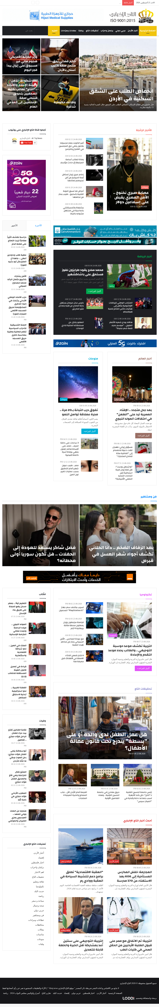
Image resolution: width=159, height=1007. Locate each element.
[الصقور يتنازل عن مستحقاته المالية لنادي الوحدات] (99, 322)
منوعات (40, 939)
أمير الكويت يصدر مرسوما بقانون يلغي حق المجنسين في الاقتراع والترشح (71, 146)
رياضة (81, 30)
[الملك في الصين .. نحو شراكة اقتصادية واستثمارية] (37, 649)
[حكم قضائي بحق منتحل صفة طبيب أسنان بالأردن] (60, 56)
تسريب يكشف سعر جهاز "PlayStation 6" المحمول (71, 608)
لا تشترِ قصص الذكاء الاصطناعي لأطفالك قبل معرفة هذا (72, 658)
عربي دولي (120, 30)
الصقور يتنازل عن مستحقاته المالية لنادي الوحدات (72, 325)
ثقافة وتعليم (38, 882)
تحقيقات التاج (92, 30)
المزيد (54, 30)
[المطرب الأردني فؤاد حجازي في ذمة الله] (37, 797)
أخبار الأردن (133, 30)
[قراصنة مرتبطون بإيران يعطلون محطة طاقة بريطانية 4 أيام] (94, 623)
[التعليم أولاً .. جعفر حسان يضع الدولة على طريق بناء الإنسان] (37, 607)
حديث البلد (39, 891)
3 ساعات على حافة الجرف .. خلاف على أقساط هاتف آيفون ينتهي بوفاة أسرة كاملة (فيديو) (69, 449)
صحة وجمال (38, 906)
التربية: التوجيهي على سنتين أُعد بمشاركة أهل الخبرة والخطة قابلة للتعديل (81, 945)
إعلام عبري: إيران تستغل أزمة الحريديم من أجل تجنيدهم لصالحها (73, 178)
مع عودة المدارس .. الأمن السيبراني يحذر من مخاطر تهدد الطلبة (72, 642)
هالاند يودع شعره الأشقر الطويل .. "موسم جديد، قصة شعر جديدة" (120, 325)
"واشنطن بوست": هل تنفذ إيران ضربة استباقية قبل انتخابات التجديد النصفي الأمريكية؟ (123, 473)
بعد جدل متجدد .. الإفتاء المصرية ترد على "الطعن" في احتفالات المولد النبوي (133, 414)
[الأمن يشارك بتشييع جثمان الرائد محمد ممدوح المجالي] (37, 280)
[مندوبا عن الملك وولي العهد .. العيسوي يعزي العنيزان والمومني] (37, 815)
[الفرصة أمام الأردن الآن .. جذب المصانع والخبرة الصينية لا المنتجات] (72, 775)
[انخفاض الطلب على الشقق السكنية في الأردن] (118, 74)
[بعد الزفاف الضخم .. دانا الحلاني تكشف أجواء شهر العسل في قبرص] (118, 535)
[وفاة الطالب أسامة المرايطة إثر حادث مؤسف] (94, 160)
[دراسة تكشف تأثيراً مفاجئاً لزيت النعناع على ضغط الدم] (37, 241)
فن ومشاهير (38, 915)
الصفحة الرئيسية (148, 30)
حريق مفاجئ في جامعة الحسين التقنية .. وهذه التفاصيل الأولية (108, 795)
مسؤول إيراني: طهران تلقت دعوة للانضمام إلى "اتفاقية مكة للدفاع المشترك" (122, 451)
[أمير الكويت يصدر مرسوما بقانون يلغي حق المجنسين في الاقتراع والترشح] (94, 143)
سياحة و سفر (38, 901)
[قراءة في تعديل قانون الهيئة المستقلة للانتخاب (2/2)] (37, 670)
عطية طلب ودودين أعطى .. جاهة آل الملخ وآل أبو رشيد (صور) (16, 260)
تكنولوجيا (40, 886)
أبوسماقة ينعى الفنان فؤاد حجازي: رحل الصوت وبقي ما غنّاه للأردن (17, 756)
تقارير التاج (46, 993)
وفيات (41, 944)
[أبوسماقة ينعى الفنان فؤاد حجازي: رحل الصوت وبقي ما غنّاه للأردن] (37, 755)
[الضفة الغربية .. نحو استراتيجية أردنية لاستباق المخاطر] (37, 691)
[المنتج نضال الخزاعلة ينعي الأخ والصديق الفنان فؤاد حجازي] (37, 776)
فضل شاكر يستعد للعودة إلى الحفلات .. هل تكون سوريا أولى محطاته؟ (43, 554)
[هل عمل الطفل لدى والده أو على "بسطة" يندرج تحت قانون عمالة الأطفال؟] (105, 727)
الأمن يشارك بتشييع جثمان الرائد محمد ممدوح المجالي (16, 281)
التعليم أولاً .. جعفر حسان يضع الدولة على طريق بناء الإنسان (17, 608)
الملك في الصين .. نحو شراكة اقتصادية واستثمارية (17, 651)
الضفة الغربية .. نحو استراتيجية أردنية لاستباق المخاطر (18, 693)
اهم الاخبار (39, 872)
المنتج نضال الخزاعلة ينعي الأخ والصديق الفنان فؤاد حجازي (17, 777)
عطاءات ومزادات (68, 30)
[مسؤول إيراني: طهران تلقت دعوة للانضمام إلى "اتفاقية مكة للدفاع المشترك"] (143, 447)
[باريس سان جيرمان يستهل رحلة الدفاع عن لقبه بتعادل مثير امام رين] (94, 303)
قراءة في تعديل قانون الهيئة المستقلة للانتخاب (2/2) (17, 672)
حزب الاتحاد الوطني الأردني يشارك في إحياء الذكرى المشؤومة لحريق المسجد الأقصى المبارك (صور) (17, 305)
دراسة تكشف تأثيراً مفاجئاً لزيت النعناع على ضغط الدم (16, 240)
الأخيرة (38, 225)
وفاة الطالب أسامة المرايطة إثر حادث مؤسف (72, 161)
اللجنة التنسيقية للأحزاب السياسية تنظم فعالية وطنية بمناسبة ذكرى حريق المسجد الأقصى (16, 333)
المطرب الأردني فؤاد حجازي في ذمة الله (18, 796)
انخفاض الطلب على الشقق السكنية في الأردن (121, 95)
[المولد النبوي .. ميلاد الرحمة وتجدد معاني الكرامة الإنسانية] (37, 628)
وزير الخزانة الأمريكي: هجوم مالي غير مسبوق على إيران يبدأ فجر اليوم (22, 63)
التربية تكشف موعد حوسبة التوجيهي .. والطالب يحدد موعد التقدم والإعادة (130, 650)
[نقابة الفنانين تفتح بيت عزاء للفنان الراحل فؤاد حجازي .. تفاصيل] (37, 733)
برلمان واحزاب (107, 30)
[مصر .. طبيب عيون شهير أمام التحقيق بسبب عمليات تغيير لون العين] (89, 466)
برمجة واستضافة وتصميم (146, 998)
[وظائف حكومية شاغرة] (60, 93)
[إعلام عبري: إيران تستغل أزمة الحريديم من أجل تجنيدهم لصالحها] (94, 175)
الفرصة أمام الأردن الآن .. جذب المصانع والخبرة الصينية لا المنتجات (73, 795)
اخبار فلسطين (37, 862)
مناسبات (40, 934)
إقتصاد (41, 858)
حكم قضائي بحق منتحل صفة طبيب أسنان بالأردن (63, 65)
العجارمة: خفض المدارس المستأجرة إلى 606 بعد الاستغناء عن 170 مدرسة (134, 876)
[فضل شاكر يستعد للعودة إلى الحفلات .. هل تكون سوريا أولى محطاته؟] (40, 535)
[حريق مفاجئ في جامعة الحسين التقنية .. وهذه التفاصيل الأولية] (105, 775)
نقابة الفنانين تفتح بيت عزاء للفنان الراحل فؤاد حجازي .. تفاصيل (17, 735)
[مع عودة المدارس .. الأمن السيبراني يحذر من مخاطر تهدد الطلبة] (94, 639)
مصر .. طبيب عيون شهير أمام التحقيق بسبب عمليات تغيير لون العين (70, 470)
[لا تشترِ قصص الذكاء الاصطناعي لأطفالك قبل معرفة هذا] (94, 656)
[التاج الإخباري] (132, 16)
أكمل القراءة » (95, 291)
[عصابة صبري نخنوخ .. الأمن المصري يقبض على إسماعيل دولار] (129, 174)
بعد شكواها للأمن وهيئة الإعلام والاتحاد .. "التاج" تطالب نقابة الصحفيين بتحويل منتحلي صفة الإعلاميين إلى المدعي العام (72, 3)
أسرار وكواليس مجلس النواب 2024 (25, 993)
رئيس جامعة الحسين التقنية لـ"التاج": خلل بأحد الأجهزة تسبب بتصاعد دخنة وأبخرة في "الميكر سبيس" (138, 796)
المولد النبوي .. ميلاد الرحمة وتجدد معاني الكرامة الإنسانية (17, 629)
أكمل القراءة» (144, 435)
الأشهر (14, 225)
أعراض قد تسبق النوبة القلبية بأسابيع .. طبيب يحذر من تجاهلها (71, 194)
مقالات (41, 930)
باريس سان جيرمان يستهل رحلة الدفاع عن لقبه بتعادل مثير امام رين (71, 306)
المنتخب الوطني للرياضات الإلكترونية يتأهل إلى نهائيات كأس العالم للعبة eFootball (120, 307)
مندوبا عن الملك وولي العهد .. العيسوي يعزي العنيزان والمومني (17, 816)
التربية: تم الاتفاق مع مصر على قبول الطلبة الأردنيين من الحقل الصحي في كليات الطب (130, 945)
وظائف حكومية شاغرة (65, 104)
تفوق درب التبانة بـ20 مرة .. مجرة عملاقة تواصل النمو (79, 412)
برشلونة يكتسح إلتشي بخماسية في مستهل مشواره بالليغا (73, 211)
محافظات (39, 925)
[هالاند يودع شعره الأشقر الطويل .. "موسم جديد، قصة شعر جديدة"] (143, 322)
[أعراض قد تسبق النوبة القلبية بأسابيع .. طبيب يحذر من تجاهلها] (94, 191)
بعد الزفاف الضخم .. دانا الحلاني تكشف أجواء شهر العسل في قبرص (121, 554)
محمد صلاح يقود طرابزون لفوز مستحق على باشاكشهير (82, 272)
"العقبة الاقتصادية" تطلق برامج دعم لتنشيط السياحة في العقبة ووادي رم (81, 876)
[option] (79, 74)
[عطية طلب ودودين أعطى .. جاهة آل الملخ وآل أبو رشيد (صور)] (37, 259)
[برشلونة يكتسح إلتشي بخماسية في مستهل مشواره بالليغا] (98, 208)
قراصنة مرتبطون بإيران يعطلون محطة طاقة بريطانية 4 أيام (73, 625)
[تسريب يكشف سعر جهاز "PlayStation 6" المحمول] (94, 608)
